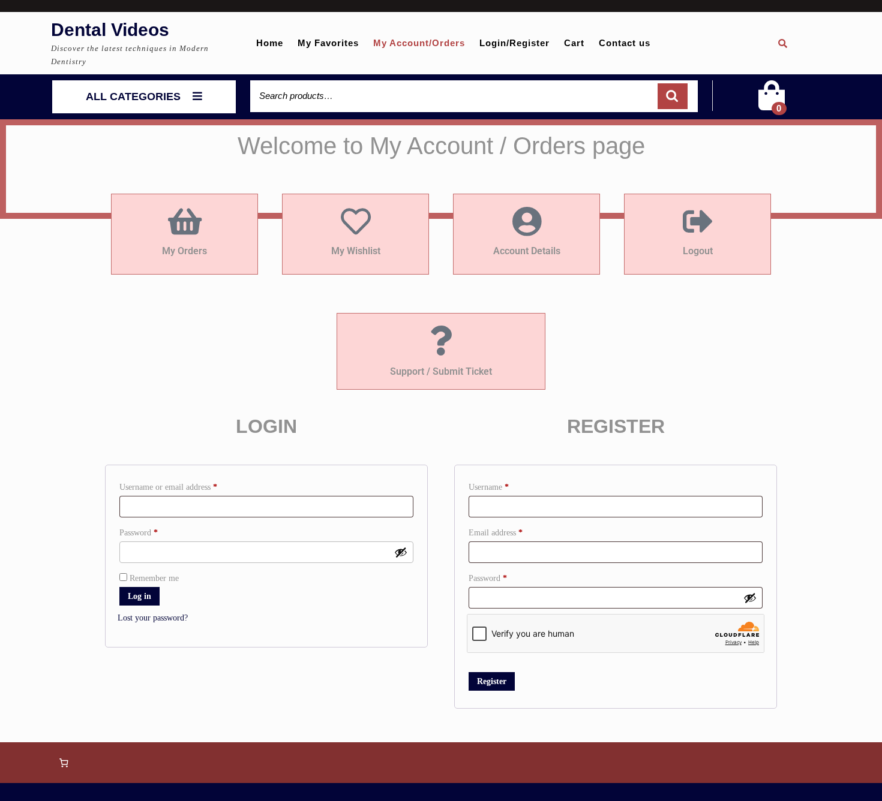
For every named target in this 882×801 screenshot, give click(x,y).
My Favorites (328, 43)
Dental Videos (110, 30)
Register (491, 681)
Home (269, 43)
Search (673, 96)
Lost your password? (153, 617)
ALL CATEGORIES (133, 97)
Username (504, 485)
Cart (574, 43)
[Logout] (698, 221)
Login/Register (514, 43)
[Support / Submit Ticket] (441, 341)
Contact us (624, 43)
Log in (139, 596)
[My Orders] (185, 221)
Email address (511, 531)
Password (153, 531)
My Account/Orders (419, 43)
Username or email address (183, 485)
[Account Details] (527, 221)
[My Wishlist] (356, 221)
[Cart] (771, 103)
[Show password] (400, 552)
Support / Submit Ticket (441, 371)
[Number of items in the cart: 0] (63, 762)
